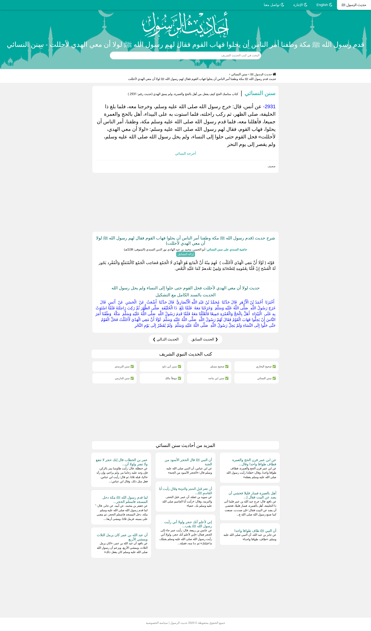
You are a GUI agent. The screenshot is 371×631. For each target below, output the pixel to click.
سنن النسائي (239, 74)
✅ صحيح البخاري (266, 366)
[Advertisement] (255, 201)
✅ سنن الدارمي (124, 378)
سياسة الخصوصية (157, 622)
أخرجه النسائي (185, 153)
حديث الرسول (178, 622)
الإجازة (298, 5)
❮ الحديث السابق (204, 339)
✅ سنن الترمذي (124, 366)
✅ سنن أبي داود (171, 366)
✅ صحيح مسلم (219, 366)
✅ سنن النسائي (266, 378)
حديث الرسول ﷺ (354, 5)
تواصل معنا (272, 5)
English (323, 5)
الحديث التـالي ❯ (166, 339)
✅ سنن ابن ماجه (218, 378)
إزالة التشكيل (186, 254)
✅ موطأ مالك (173, 378)
